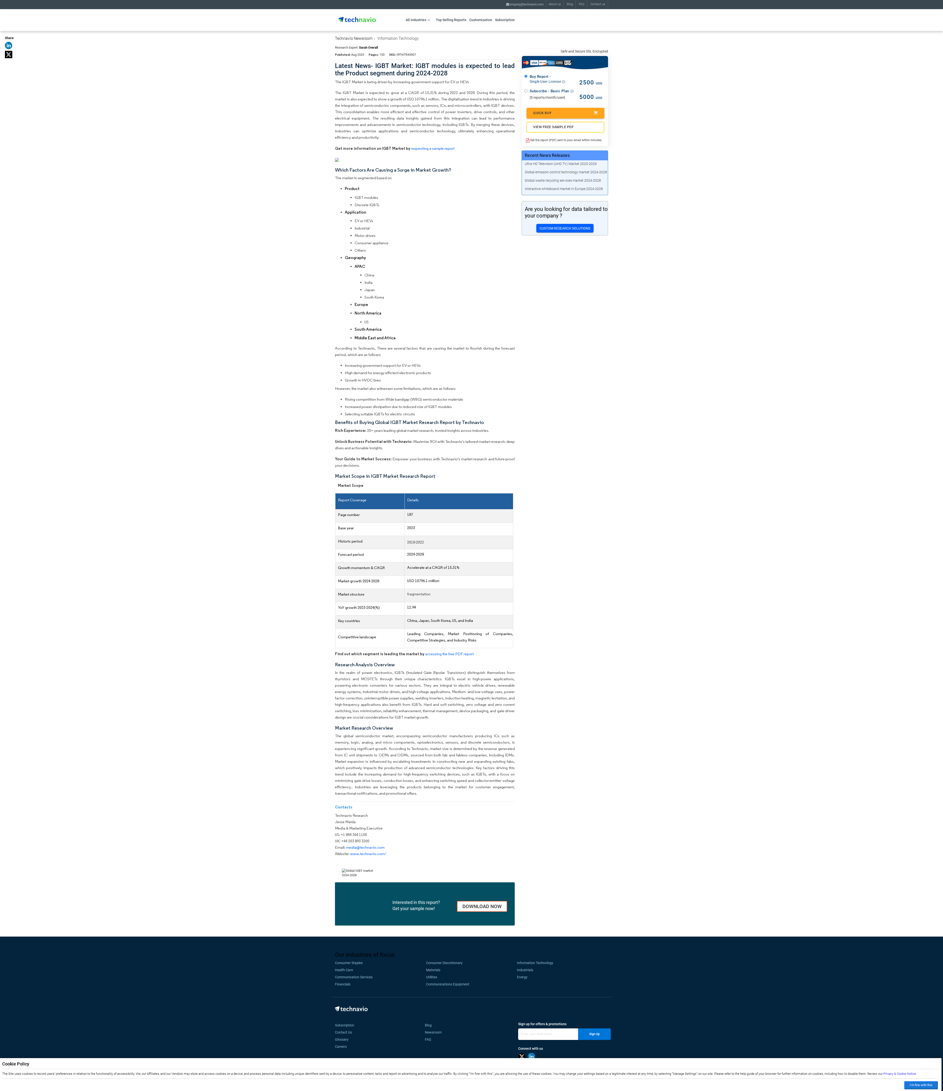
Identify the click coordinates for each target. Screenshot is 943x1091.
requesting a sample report (433, 148)
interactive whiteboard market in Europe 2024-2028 (564, 189)
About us (555, 4)
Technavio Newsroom (354, 38)
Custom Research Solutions (565, 228)
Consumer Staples (349, 963)
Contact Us (343, 1032)
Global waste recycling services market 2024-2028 (563, 180)
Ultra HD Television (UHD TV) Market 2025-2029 (561, 164)
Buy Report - (546, 79)
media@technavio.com (365, 847)
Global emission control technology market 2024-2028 (566, 172)
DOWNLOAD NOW (482, 906)
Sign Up (594, 1034)
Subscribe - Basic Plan (550, 91)
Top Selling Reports (451, 20)
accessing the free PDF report (449, 654)
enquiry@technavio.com (526, 4)
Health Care (344, 970)
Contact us (597, 4)
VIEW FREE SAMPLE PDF (553, 127)
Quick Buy (542, 113)
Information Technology (398, 38)
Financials (342, 984)
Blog (570, 4)
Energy (522, 977)
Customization (480, 20)
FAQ (581, 4)
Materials (433, 970)
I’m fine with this (921, 1085)
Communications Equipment (447, 984)
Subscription (505, 20)
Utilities (431, 977)
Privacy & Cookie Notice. (900, 1074)
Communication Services (354, 977)
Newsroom (434, 1032)
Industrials (525, 970)
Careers (341, 1047)
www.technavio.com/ (368, 853)
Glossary (341, 1039)
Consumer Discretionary (444, 963)
